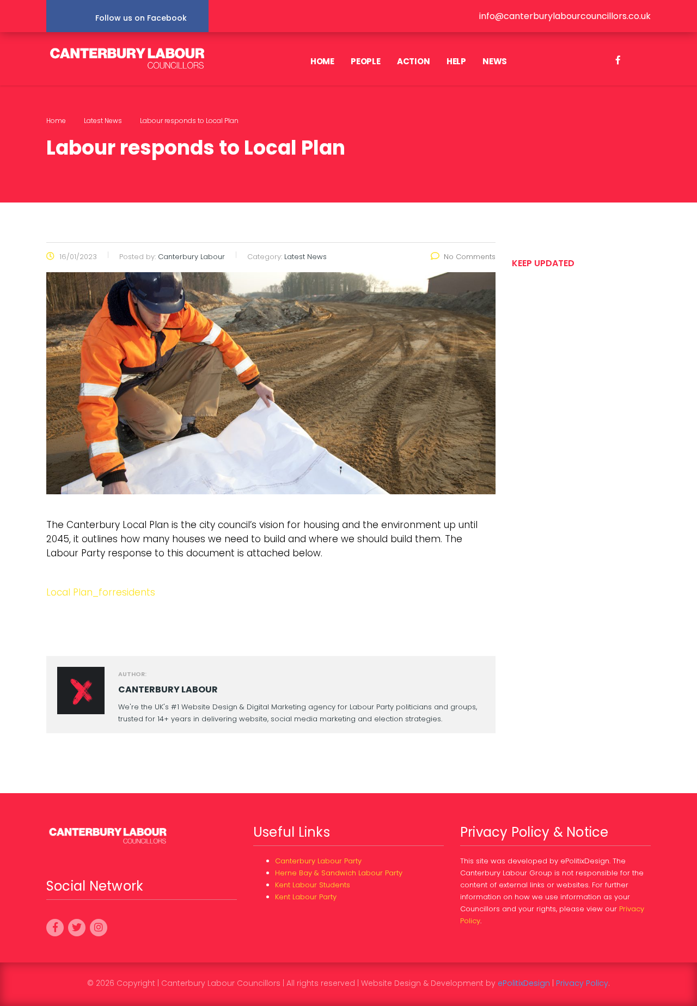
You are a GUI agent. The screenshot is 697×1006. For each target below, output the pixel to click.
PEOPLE (366, 61)
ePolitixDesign (524, 983)
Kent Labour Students (312, 885)
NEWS (494, 61)
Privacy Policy (582, 983)
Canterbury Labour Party (318, 861)
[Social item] (618, 61)
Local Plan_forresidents (100, 592)
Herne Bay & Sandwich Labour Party (338, 873)
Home (56, 120)
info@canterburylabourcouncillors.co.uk (565, 16)
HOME (322, 61)
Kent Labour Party (306, 897)
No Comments (470, 257)
